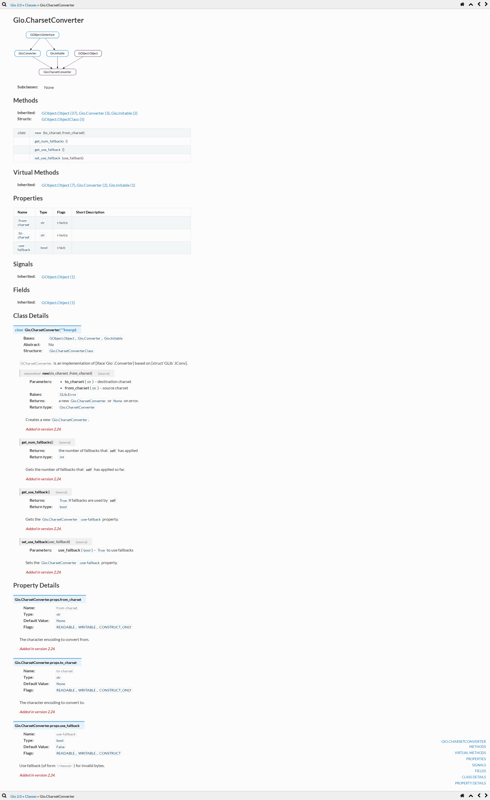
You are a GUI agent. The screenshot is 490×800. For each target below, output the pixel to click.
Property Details (470, 783)
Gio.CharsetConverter (464, 741)
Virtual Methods (470, 753)
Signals (479, 765)
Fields (480, 771)
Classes (30, 5)
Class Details (474, 777)
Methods (477, 747)
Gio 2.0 (16, 5)
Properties (476, 759)
